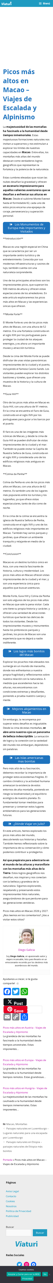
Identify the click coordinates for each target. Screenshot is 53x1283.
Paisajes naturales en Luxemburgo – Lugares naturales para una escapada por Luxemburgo (26, 1133)
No (45, 1274)
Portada (7, 1159)
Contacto (11, 1196)
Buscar (10, 1227)
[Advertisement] (26, 34)
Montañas (21, 1124)
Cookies (10, 1201)
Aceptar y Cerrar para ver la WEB (23, 1274)
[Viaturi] (6, 3)
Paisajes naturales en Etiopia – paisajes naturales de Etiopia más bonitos (23, 1146)
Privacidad (27, 1278)
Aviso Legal (12, 1191)
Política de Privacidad (18, 1211)
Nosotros (11, 1206)
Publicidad (12, 1216)
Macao (10, 1124)
